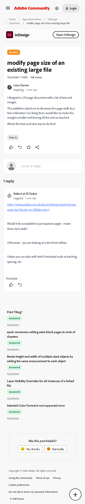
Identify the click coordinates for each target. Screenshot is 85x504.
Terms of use (42, 477)
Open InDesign (65, 34)
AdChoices (18, 498)
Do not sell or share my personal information (33, 491)
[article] (42, 239)
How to (13, 137)
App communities (31, 19)
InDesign (52, 19)
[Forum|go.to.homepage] (32, 8)
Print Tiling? (14, 312)
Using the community (20, 477)
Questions (14, 23)
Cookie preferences (19, 484)
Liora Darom (21, 85)
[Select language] (56, 8)
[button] (7, 9)
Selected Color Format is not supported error (36, 405)
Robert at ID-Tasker (25, 193)
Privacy (57, 477)
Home (12, 19)
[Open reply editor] (42, 166)
